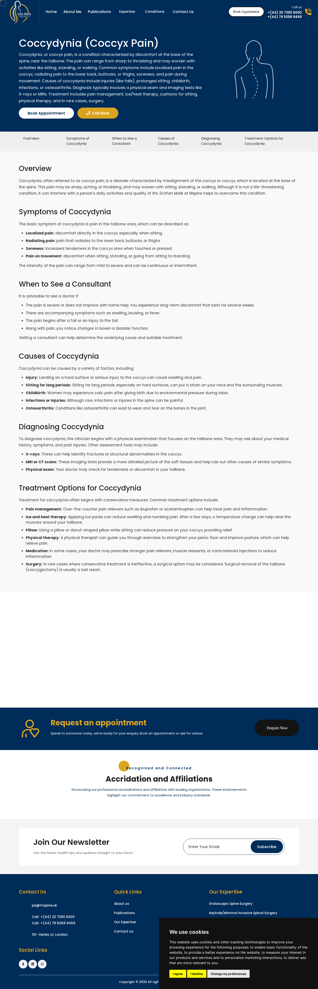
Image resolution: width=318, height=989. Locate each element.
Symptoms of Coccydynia (77, 141)
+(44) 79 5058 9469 (285, 17)
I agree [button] (178, 974)
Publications (99, 11)
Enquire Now (277, 727)
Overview (31, 138)
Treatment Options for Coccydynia (263, 141)
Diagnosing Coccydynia (211, 141)
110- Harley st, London (50, 934)
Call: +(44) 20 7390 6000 (53, 917)
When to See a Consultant (124, 141)
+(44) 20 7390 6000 (285, 12)
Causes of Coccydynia (168, 141)
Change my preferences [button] (228, 974)
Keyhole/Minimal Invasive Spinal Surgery (243, 913)
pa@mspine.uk (44, 905)
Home (51, 11)
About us (121, 903)
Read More (42, 666)
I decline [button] (197, 974)
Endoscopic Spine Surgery (230, 903)
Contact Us (183, 11)
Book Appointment (246, 11)
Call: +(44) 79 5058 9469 (53, 923)
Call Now (100, 113)
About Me (72, 11)
